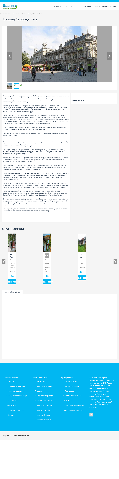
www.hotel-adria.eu (44, 420)
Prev (9, 56)
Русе (23, 14)
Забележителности (105, 6)
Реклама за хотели (15, 410)
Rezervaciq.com (5, 14)
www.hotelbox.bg (43, 415)
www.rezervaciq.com (44, 405)
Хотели (70, 6)
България (16, 14)
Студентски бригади (45, 396)
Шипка (5, 169)
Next (109, 56)
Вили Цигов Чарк (71, 381)
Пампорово (69, 391)
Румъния (24, 98)
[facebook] (91, 414)
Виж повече (12, 282)
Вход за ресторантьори (17, 396)
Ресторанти (84, 6)
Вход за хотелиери (15, 391)
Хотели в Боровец (72, 386)
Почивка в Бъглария (45, 400)
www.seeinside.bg (43, 410)
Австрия (23, 177)
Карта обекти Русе (12, 292)
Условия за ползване (16, 386)
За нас (10, 415)
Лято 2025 (41, 381)
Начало (58, 6)
